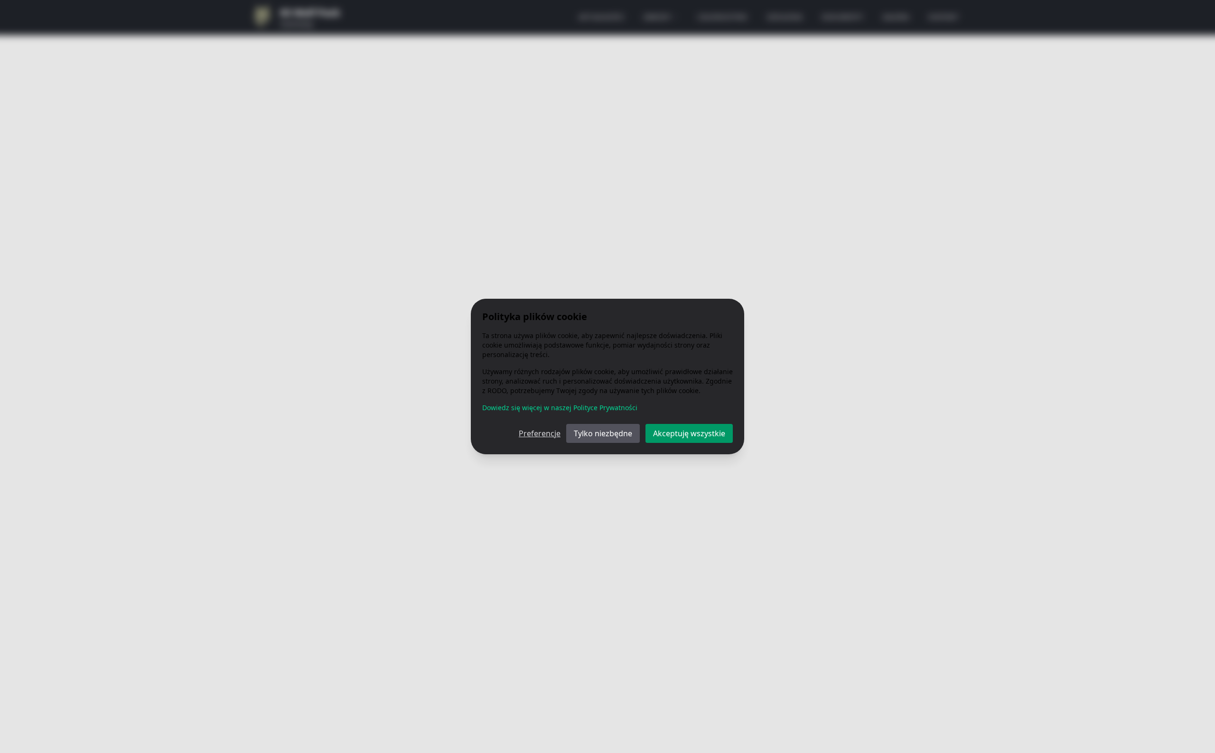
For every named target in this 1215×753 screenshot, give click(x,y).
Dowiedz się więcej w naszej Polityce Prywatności (559, 407)
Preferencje (540, 433)
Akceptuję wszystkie (689, 433)
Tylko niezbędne (603, 433)
